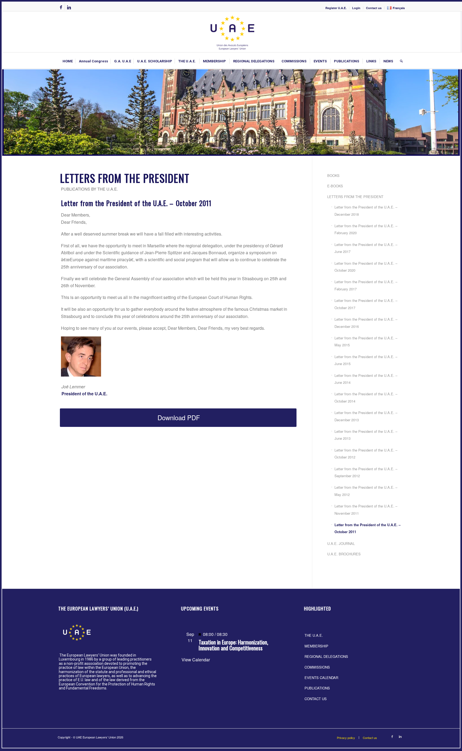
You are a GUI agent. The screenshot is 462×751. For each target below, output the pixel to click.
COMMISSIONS (317, 667)
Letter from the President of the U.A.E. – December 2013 (365, 416)
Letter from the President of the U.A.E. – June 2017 (365, 248)
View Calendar (196, 660)
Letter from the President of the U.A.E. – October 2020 (365, 267)
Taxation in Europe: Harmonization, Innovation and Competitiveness (233, 645)
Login (356, 8)
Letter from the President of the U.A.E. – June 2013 (365, 435)
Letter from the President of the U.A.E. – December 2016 (365, 323)
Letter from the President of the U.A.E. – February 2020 (365, 229)
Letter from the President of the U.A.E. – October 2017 (365, 304)
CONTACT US (316, 698)
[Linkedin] (69, 7)
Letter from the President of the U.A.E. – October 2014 (365, 397)
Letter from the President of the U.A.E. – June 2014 (365, 379)
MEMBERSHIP (316, 645)
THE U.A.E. (314, 635)
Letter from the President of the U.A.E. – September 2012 (365, 472)
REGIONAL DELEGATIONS (326, 656)
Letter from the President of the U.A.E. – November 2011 (365, 509)
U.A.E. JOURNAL (341, 543)
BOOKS (333, 175)
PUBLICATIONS (317, 688)
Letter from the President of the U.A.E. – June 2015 (365, 360)
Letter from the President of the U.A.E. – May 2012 (365, 491)
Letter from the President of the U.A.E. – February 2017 (365, 285)
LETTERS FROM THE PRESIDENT (355, 196)
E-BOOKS (335, 185)
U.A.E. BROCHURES (344, 553)
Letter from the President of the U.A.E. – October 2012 (365, 453)
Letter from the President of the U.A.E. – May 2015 (365, 341)
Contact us (374, 8)
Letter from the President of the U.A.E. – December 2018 (365, 210)
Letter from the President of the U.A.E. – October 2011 (367, 528)
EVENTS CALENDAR (321, 677)
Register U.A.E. (335, 8)
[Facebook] (61, 7)
